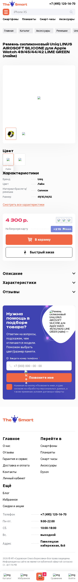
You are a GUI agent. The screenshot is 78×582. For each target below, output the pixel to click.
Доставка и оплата (16, 465)
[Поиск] (71, 12)
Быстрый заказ (42, 252)
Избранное (10, 499)
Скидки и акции (13, 506)
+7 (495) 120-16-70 (62, 3)
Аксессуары (67, 19)
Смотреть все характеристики (23, 204)
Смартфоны (11, 19)
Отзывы (11, 291)
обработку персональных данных (46, 388)
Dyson (44, 471)
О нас (6, 445)
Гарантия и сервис (15, 458)
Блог (6, 493)
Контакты (10, 471)
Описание (12, 273)
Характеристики (19, 282)
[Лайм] (8, 159)
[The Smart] (15, 4)
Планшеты (29, 19)
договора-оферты (53, 391)
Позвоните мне (41, 377)
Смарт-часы (48, 19)
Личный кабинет (14, 478)
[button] (39, 239)
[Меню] (6, 12)
